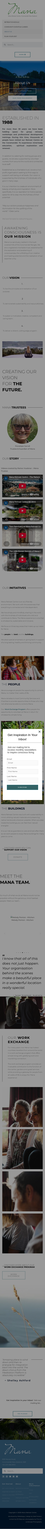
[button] (39, 732)
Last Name (12, 776)
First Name (12, 768)
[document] (22, 764)
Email (9, 759)
